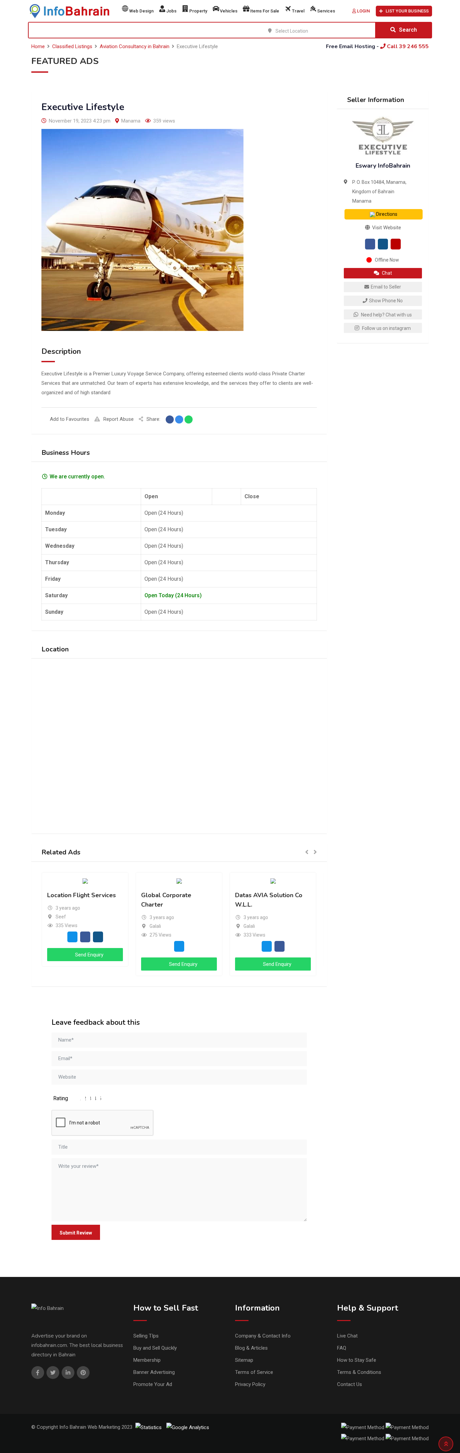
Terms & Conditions (359, 1372)
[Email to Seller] (72, 937)
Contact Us (349, 1384)
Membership (147, 1360)
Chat (386, 273)
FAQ (341, 1348)
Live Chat (347, 1336)
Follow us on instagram (386, 328)
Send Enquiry (88, 955)
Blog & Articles (251, 1348)
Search (408, 30)
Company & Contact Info (263, 1336)
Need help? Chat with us (386, 314)
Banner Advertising (154, 1372)
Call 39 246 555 (407, 46)
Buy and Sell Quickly (155, 1348)
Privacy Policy (250, 1384)
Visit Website (386, 228)
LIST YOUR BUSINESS (407, 10)
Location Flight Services (81, 895)
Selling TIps (146, 1336)
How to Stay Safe (356, 1360)
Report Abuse (118, 419)
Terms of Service (254, 1372)
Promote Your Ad (152, 1384)
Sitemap (244, 1360)
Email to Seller (386, 287)
